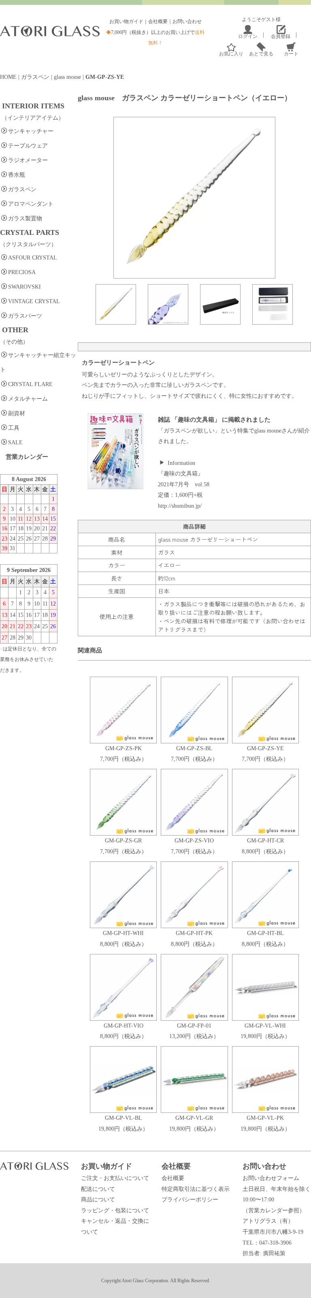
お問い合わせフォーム (271, 1178)
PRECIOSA (22, 272)
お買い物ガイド (126, 21)
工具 (13, 428)
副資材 (16, 413)
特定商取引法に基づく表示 (196, 1189)
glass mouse (67, 77)
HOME (8, 77)
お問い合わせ (187, 21)
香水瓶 (16, 175)
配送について (98, 1189)
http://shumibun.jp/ (180, 506)
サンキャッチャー (30, 131)
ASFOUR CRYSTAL (32, 258)
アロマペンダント (30, 204)
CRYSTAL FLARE (30, 384)
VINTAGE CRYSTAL (34, 301)
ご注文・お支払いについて (115, 1178)
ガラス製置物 (25, 218)
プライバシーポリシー (190, 1200)
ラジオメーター (28, 160)
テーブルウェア (28, 146)
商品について (98, 1200)
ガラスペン (35, 77)
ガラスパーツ (25, 316)
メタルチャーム (28, 399)
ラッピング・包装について (115, 1210)
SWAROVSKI (24, 287)
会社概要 (158, 21)
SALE (15, 442)
